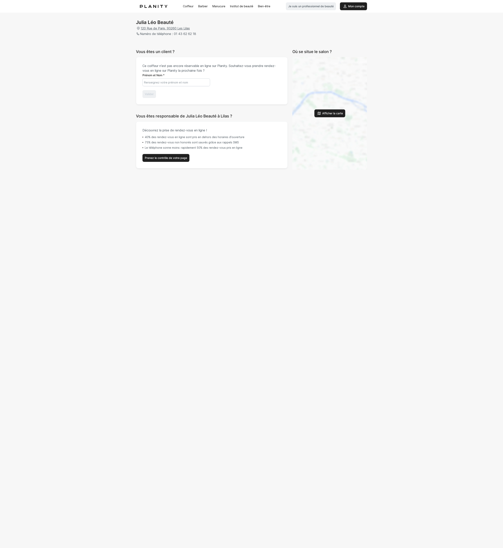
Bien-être (264, 6)
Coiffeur (188, 6)
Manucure (218, 6)
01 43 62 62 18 (185, 34)
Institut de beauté (241, 6)
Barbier (203, 6)
